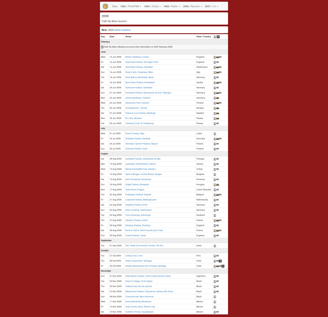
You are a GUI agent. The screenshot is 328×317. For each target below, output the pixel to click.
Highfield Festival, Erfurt (136, 204)
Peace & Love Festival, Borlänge (140, 112)
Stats (115, 6)
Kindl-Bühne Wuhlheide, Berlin (139, 77)
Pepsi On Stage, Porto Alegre (139, 281)
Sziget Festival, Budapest (137, 184)
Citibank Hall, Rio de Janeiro (138, 286)
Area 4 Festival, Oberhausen (138, 209)
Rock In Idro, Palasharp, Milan (139, 72)
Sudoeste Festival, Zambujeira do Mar (143, 158)
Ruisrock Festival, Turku (136, 148)
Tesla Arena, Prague (134, 189)
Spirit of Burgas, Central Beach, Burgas (143, 174)
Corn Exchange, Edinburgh (138, 214)
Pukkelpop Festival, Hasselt (138, 194)
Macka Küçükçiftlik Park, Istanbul (140, 168)
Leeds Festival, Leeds (135, 235)
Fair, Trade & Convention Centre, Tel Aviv (144, 245)
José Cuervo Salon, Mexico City (140, 306)
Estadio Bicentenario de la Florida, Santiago (145, 265)
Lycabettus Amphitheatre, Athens (140, 163)
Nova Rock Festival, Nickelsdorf (140, 82)
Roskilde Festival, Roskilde (138, 138)
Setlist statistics (122, 29)
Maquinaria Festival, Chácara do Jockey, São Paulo (149, 291)
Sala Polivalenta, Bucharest (138, 179)
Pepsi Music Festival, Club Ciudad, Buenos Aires (148, 275)
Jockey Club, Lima (133, 255)
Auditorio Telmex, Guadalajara (139, 311)
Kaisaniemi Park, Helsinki (137, 102)
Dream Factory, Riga (134, 133)
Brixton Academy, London (137, 56)
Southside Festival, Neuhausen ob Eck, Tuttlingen (148, 92)
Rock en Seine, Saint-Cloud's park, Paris (144, 230)
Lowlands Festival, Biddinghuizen (141, 199)
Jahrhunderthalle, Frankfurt (138, 97)
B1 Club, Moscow (133, 118)
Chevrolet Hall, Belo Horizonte (139, 296)
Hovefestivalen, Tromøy (136, 107)
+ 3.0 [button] (210, 6)
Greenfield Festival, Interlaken (139, 66)
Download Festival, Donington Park (141, 61)
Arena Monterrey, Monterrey (138, 301)
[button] (131, 6)
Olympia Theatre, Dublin (136, 220)
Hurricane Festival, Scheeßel (138, 87)
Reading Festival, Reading (137, 225)
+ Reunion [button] (191, 6)
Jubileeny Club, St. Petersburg (139, 123)
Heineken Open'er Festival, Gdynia (141, 143)
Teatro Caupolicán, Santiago (138, 260)
